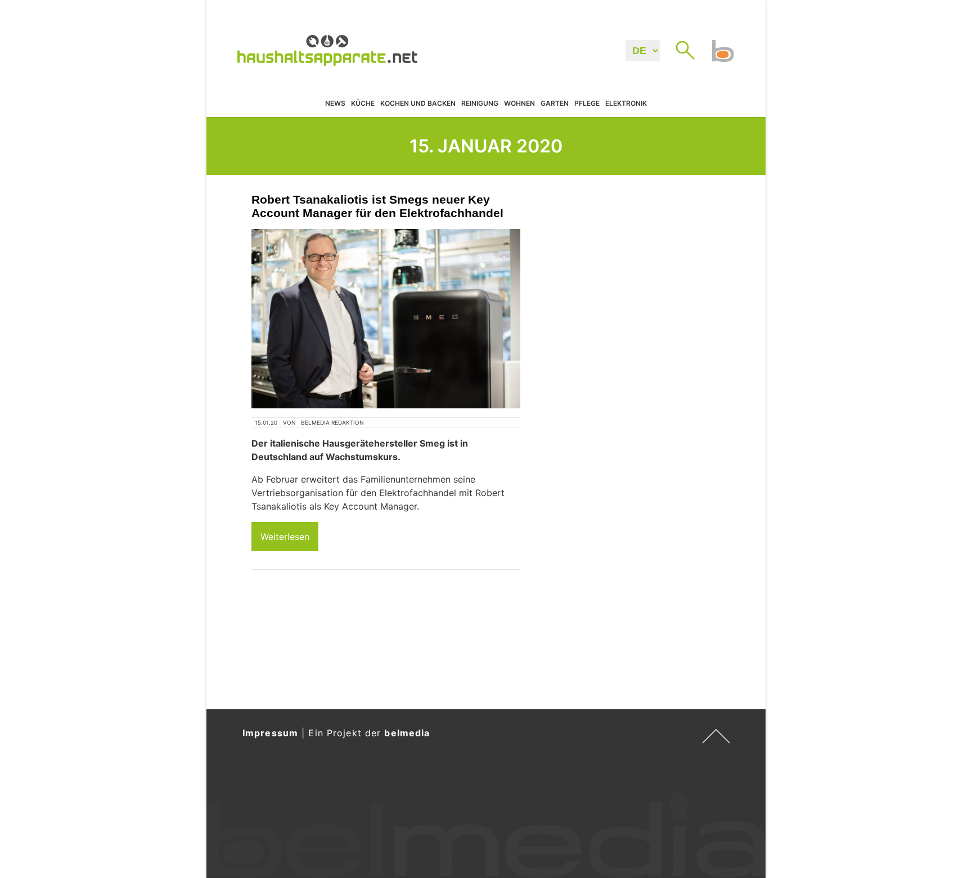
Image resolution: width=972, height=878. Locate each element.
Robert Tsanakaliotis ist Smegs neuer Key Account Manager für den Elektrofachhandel (377, 206)
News (335, 104)
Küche (363, 104)
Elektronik (626, 104)
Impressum (270, 733)
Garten (555, 104)
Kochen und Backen (418, 104)
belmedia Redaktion (332, 422)
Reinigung (479, 104)
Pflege (587, 104)
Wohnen (519, 104)
